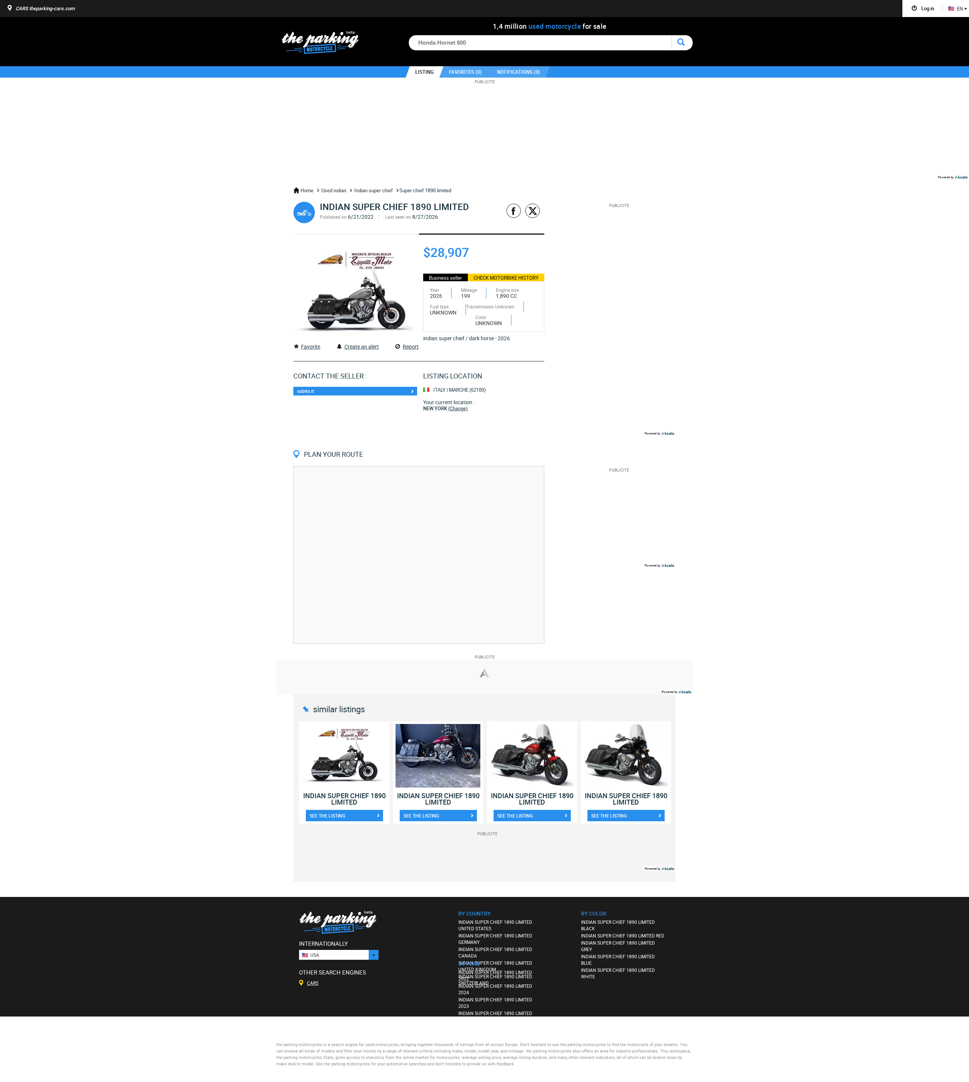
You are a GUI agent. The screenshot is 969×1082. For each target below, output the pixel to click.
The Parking (324, 44)
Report (411, 346)
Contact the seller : (330, 375)
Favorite (310, 346)
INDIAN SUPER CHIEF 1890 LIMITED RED (622, 936)
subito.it (305, 391)
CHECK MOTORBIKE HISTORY (506, 277)
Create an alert (361, 346)
